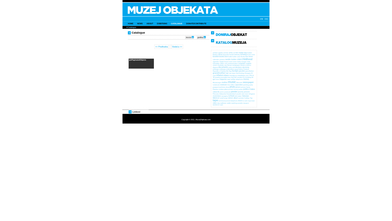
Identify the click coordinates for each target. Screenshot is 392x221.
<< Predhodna (161, 47)
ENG (266, 19)
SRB (261, 19)
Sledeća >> (177, 47)
